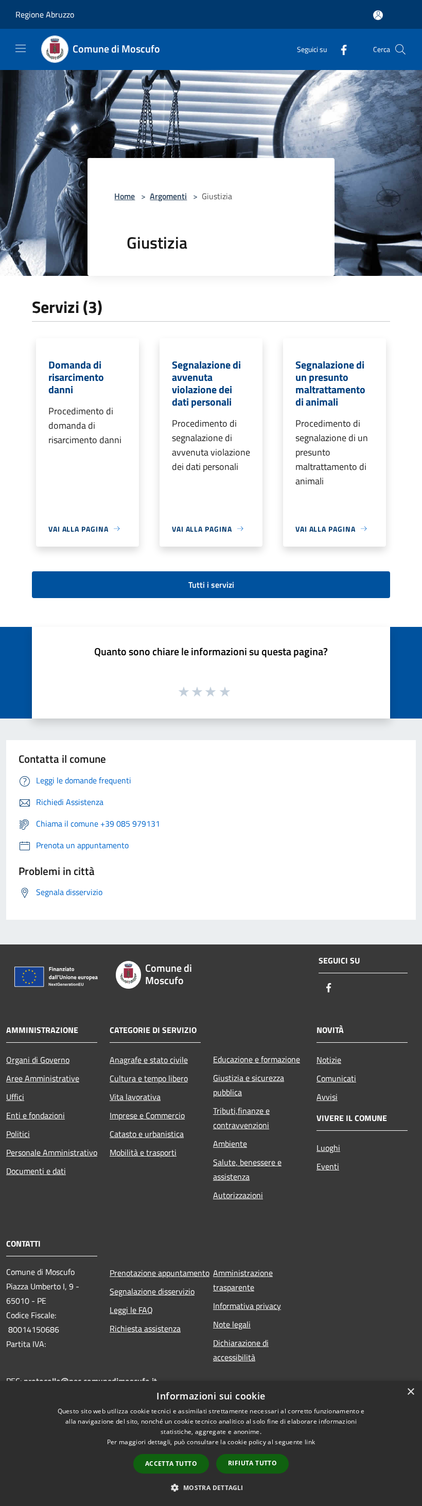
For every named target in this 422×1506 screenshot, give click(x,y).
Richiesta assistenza (145, 1328)
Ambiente (230, 1143)
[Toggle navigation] (20, 48)
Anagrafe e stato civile (149, 1060)
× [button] (410, 1392)
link (310, 1442)
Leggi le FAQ (131, 1310)
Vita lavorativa (135, 1097)
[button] (211, 1487)
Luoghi (328, 1148)
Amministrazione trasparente (243, 1280)
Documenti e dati (36, 1171)
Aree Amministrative (42, 1078)
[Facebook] (339, 49)
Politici (18, 1134)
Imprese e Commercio (147, 1115)
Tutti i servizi (211, 585)
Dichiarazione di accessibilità (241, 1350)
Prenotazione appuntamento (155, 1273)
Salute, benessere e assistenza (247, 1169)
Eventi (327, 1166)
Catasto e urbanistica (147, 1134)
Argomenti (168, 196)
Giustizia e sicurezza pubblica (248, 1085)
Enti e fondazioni (35, 1115)
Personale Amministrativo (51, 1152)
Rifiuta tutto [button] (252, 1463)
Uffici (15, 1097)
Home (124, 196)
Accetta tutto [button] (171, 1463)
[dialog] (211, 1443)
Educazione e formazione (256, 1059)
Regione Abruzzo (44, 14)
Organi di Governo (37, 1060)
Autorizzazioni (238, 1195)
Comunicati (336, 1078)
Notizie (328, 1060)
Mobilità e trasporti (143, 1152)
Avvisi (327, 1097)
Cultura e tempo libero (149, 1078)
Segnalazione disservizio (152, 1291)
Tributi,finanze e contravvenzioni (241, 1118)
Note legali (232, 1324)
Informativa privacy (247, 1306)
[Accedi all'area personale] (378, 15)
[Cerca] (400, 49)
